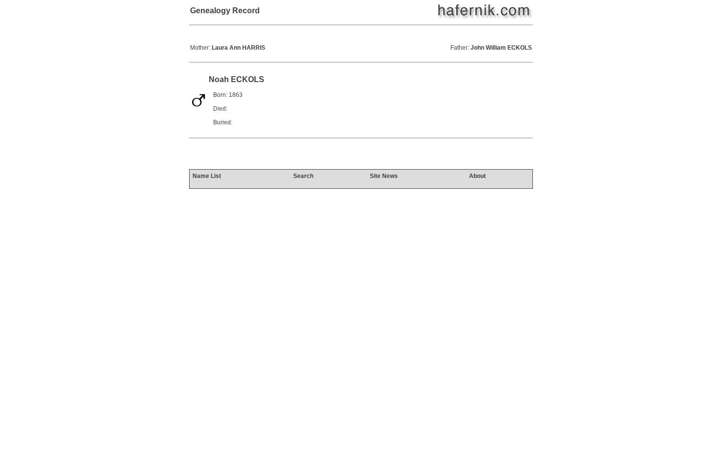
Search (303, 176)
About (477, 176)
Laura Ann (238, 47)
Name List (207, 176)
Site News (384, 176)
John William (501, 47)
